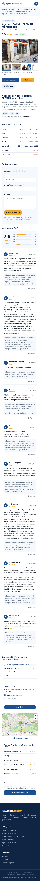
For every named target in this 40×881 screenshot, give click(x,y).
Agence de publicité (9, 843)
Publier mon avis (14, 213)
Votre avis (7, 194)
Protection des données (13, 875)
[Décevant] (14, 171)
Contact (5, 859)
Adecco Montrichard (10, 672)
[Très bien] (22, 171)
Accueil (4, 10)
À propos (5, 856)
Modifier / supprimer (21, 793)
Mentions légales (8, 863)
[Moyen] (17, 171)
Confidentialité (27, 873)
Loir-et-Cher (8, 12)
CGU (20, 873)
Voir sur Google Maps (20, 738)
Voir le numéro (11, 80)
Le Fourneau (17, 695)
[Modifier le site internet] (21, 702)
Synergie (6, 675)
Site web (9, 86)
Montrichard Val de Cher (23, 12)
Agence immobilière (9, 830)
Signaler (32, 289)
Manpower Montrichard (11, 668)
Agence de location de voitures (13, 836)
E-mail (14, 185)
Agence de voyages (9, 846)
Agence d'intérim (14, 10)
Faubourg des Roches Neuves (17, 665)
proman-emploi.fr (12, 702)
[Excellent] (25, 171)
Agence (14, 3)
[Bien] (19, 171)
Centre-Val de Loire (29, 10)
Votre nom (7, 176)
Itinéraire (28, 80)
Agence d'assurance (9, 833)
